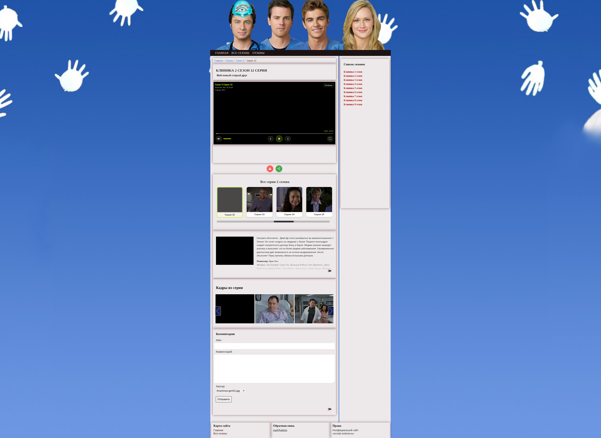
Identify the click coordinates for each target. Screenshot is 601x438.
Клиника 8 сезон (353, 100)
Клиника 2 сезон (353, 76)
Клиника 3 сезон (353, 80)
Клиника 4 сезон (353, 84)
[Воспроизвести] (279, 138)
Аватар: (220, 386)
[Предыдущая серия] (271, 138)
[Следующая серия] (288, 138)
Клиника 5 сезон (353, 88)
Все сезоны (220, 433)
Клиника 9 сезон (353, 104)
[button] (218, 311)
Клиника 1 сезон (353, 71)
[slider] (274, 133)
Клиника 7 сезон (353, 96)
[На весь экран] (330, 138)
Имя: (219, 340)
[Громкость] (219, 138)
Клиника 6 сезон (353, 92)
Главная (218, 430)
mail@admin (280, 430)
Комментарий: (224, 352)
